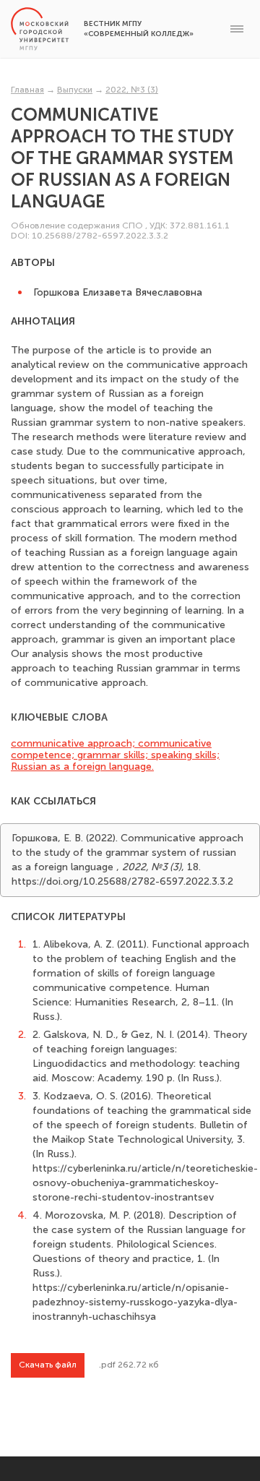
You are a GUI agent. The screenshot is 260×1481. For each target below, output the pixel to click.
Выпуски (74, 90)
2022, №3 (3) (131, 90)
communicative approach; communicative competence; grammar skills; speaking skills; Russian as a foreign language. (115, 755)
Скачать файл (48, 1365)
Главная (27, 90)
